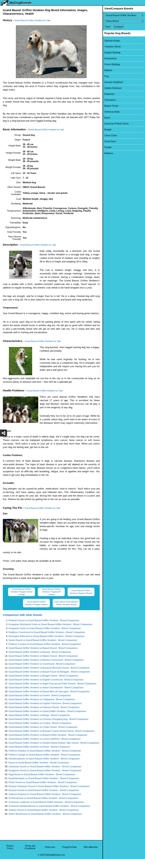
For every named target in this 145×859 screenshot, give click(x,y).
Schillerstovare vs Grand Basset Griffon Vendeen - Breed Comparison (43, 798)
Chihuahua (110, 100)
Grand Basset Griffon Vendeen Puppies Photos (81, 591)
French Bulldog (112, 64)
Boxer (107, 118)
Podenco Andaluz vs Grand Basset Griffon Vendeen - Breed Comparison (44, 751)
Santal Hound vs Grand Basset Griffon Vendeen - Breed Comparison (42, 640)
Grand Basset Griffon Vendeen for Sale (32, 20)
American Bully (112, 112)
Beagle (108, 129)
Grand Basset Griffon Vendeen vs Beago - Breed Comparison (39, 715)
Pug (106, 76)
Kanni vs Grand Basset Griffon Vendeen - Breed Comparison (38, 762)
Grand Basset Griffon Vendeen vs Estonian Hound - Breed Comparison (44, 707)
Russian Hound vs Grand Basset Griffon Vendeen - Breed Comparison (43, 790)
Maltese (108, 70)
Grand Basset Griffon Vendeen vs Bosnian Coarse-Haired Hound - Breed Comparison (51, 731)
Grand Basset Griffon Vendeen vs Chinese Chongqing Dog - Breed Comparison (48, 719)
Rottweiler (109, 94)
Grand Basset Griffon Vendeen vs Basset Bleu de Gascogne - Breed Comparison (48, 691)
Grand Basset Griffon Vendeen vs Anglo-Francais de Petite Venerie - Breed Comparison (52, 683)
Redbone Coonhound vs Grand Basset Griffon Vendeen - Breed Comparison (46, 632)
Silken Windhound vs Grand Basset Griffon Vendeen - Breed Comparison (45, 814)
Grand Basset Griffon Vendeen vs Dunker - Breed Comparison (39, 695)
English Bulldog (112, 52)
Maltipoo (108, 153)
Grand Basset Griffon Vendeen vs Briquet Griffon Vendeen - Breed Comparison (47, 735)
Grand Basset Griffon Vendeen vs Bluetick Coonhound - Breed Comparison (46, 660)
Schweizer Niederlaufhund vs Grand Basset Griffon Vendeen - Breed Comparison (49, 806)
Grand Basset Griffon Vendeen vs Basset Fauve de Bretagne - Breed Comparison (49, 672)
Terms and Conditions (29, 847)
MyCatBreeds (91, 847)
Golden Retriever (112, 88)
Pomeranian (110, 58)
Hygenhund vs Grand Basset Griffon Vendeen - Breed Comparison (41, 774)
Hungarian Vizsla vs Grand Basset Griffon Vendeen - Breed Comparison (44, 628)
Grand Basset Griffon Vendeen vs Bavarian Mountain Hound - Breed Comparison (49, 668)
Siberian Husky (112, 40)
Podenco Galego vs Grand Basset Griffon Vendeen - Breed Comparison (44, 754)
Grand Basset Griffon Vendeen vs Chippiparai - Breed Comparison (41, 699)
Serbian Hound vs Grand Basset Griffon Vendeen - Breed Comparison (43, 810)
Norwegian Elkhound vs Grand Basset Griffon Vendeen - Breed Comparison (46, 636)
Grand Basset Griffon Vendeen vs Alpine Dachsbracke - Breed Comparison (46, 687)
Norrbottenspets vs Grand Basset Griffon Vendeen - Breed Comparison (43, 778)
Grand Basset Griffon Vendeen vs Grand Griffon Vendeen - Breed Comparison (47, 711)
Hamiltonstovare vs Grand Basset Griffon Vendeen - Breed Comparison (44, 758)
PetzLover (50, 847)
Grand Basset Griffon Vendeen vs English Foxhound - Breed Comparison (45, 703)
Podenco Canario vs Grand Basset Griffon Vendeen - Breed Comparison (44, 644)
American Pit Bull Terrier (116, 123)
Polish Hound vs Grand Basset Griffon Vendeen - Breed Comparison (42, 782)
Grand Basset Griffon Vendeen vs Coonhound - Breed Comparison (41, 664)
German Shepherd (113, 82)
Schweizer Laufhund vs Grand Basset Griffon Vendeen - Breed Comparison (46, 802)
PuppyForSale (69, 847)
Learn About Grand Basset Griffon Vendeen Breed (66, 603)
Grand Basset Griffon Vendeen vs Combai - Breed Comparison (39, 723)
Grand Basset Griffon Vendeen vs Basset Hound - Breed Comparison (43, 648)
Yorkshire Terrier (112, 46)
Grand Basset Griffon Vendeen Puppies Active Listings (21, 592)
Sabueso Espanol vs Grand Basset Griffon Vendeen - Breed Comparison (44, 794)
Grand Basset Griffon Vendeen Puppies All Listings (51, 592)
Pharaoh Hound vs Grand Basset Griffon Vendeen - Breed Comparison (43, 620)
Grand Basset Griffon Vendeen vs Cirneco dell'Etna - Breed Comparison (44, 739)
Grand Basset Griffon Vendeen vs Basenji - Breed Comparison (39, 652)
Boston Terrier (111, 106)
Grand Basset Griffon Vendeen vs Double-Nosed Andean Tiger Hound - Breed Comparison (53, 743)
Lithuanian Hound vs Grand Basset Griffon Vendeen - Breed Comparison (44, 766)
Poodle (108, 147)
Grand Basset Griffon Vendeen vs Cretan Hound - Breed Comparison (42, 727)
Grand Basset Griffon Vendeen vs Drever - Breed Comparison (39, 747)
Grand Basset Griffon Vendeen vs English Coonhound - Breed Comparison (45, 679)
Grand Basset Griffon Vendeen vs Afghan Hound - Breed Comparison (43, 656)
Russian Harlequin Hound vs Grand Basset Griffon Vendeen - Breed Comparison (48, 786)
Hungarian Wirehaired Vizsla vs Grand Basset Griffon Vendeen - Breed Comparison (50, 624)
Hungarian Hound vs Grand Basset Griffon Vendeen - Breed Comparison (44, 770)
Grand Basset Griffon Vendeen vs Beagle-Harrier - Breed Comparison (43, 676)
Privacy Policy (10, 847)
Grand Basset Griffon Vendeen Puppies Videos (36, 603)
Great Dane (110, 141)
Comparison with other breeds (22, 614)
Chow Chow (110, 135)
